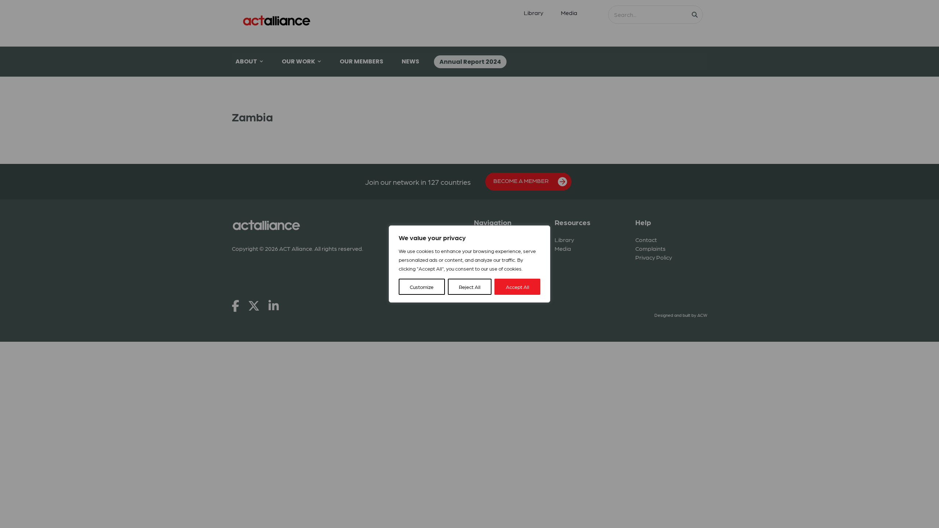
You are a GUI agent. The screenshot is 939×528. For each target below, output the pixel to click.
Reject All (470, 287)
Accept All (517, 287)
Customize (422, 287)
